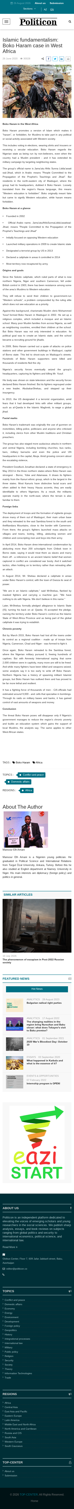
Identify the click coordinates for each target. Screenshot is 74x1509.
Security (9, 1360)
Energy (8, 1313)
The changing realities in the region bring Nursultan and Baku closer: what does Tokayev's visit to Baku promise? (46, 1026)
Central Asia (11, 1407)
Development (12, 1321)
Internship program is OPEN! (43, 1083)
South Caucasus (14, 1446)
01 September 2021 (53, 1038)
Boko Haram (23, 762)
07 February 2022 (36, 1080)
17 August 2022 (50, 1018)
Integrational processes (17, 1338)
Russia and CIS (13, 1433)
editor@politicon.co (16, 1268)
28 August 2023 (50, 999)
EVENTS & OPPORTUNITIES (43, 1075)
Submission (11, 1475)
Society (9, 1364)
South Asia (10, 1437)
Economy (10, 1308)
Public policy (11, 1351)
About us (9, 1471)
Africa (39, 762)
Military (8, 1347)
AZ (45, 9)
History (8, 1334)
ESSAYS (31, 1057)
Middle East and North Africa (20, 1424)
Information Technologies (18, 1373)
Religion (9, 1356)
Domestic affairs (20, 781)
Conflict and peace (33, 774)
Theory (8, 1369)
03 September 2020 (49, 1057)
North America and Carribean (20, 1428)
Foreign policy (12, 1325)
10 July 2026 (10, 955)
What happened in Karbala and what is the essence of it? (45, 1062)
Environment (11, 1317)
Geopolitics (11, 1330)
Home (34, 1501)
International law (14, 1343)
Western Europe (13, 1441)
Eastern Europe (13, 1415)
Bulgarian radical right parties (44, 1002)
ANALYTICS (33, 999)
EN (52, 9)
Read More (9, 1247)
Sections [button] (28, 8)
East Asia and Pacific (16, 1411)
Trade (8, 1377)
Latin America (12, 1420)
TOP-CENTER (29, 1494)
